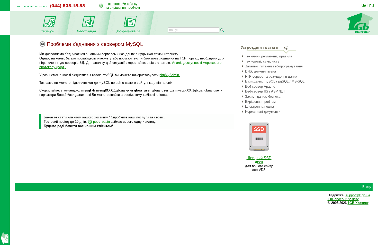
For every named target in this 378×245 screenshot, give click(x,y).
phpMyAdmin (169, 75)
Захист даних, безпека (262, 96)
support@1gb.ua (358, 195)
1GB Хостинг (358, 203)
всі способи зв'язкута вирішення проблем (122, 5)
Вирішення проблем (260, 102)
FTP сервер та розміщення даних (271, 76)
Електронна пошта (259, 106)
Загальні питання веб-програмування (274, 66)
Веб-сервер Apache (260, 86)
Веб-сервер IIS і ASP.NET (265, 91)
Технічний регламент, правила (268, 56)
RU (371, 5)
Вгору (366, 187)
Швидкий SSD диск (259, 160)
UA (364, 5)
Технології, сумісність (262, 61)
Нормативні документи (262, 112)
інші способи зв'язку (343, 199)
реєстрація (101, 122)
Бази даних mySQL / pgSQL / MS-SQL (274, 81)
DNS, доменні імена (260, 71)
